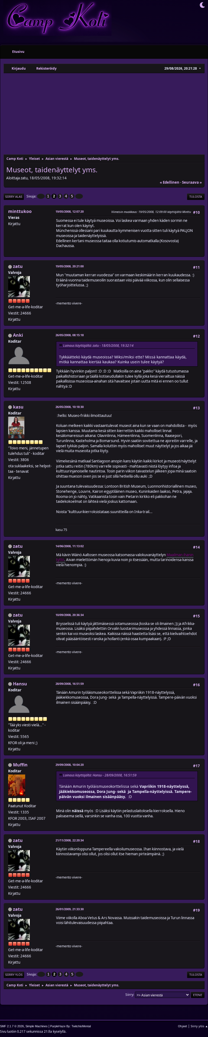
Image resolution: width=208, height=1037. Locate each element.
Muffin (20, 765)
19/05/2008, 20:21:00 (70, 266)
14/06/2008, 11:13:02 (70, 546)
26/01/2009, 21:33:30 (70, 909)
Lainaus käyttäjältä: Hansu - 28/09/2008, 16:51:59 (99, 775)
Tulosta (195, 197)
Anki (18, 335)
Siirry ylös (13, 975)
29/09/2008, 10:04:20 (70, 765)
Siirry (129, 994)
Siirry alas (13, 197)
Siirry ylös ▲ (199, 1026)
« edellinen (169, 182)
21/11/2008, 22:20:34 (70, 840)
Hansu (20, 684)
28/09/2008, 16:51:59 (70, 684)
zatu (18, 266)
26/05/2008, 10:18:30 (70, 407)
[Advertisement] (104, 114)
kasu (18, 407)
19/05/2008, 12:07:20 (70, 211)
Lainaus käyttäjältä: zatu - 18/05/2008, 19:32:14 (98, 345)
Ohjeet (182, 1026)
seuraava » (192, 182)
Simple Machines (36, 1026)
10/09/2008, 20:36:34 (70, 615)
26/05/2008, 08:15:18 (70, 335)
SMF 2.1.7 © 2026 (12, 1026)
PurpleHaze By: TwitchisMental (70, 1026)
